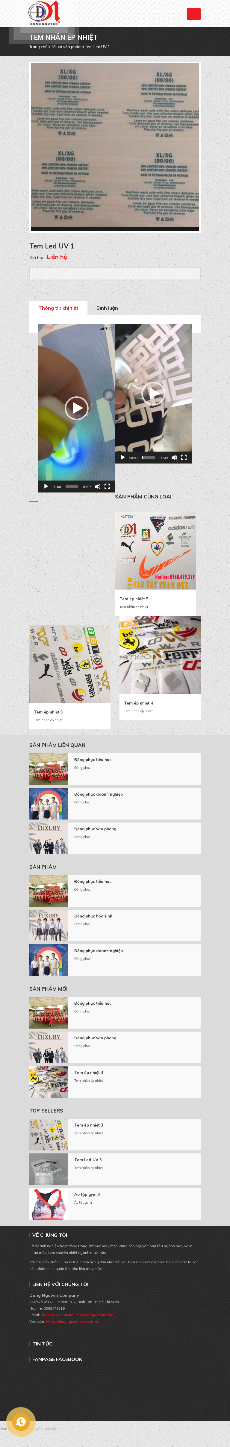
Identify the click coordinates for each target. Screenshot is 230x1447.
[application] (76, 408)
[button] (77, 408)
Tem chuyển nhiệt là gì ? (42, 1428)
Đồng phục (82, 767)
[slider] (72, 486)
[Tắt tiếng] (98, 487)
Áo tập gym (83, 1202)
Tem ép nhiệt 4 (138, 703)
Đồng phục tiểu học (92, 759)
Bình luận (107, 308)
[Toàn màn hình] (107, 487)
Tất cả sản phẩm (66, 46)
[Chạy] (46, 487)
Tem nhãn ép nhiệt (133, 607)
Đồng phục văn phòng (95, 828)
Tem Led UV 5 (88, 1159)
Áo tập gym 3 (87, 1194)
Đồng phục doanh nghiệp (98, 794)
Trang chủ (38, 46)
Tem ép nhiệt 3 (48, 712)
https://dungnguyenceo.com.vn (72, 1321)
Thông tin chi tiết (58, 308)
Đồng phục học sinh (93, 916)
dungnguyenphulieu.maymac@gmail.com (76, 1315)
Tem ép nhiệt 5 (134, 598)
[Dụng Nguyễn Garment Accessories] (44, 8)
